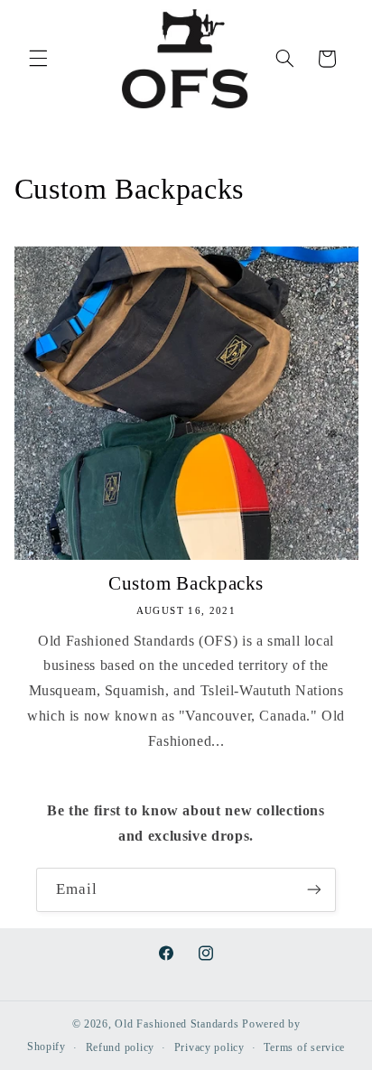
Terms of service (304, 1047)
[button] (38, 58)
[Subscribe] (314, 890)
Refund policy (120, 1047)
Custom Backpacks (186, 583)
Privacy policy (209, 1047)
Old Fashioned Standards (176, 1024)
